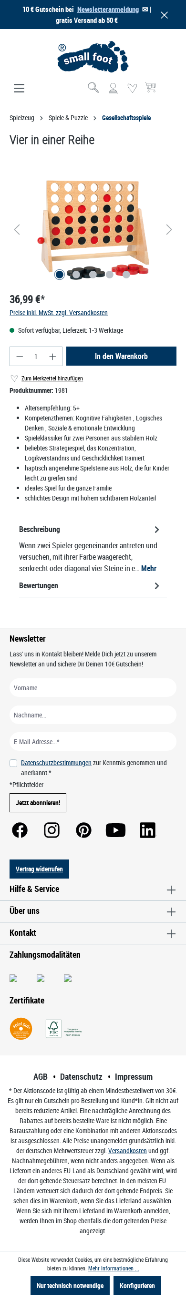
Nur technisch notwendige (70, 1285)
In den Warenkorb (121, 356)
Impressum (134, 1076)
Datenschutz (81, 1076)
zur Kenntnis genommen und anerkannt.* (94, 767)
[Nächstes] (169, 229)
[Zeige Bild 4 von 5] (110, 274)
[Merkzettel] (132, 89)
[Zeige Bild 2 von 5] (76, 274)
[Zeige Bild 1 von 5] (59, 274)
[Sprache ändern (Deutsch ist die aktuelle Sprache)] (168, 91)
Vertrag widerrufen (39, 868)
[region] (93, 229)
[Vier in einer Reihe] (93, 229)
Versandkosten (127, 1150)
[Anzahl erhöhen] (53, 356)
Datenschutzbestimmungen (56, 762)
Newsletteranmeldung (108, 9)
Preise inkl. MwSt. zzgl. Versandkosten (59, 312)
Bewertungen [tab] (38, 585)
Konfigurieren (137, 1285)
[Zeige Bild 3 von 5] (93, 274)
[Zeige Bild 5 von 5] (126, 274)
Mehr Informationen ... (113, 1268)
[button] (162, 14)
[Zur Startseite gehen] (93, 57)
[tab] (90, 548)
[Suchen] (93, 89)
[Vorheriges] (17, 229)
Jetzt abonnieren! (38, 802)
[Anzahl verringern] (20, 356)
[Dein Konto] (113, 89)
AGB (40, 1076)
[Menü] (19, 89)
